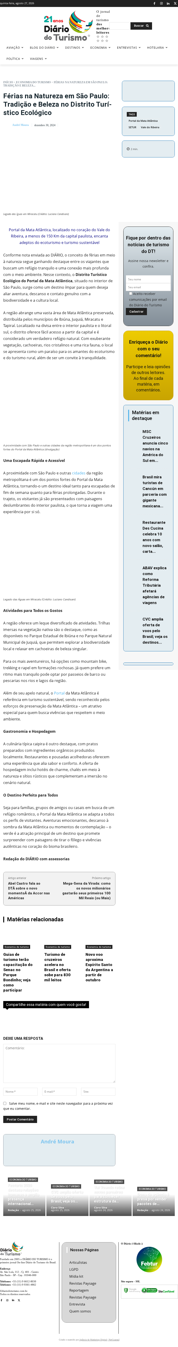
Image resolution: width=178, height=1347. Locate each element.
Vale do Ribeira (150, 127)
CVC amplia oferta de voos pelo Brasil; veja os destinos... (155, 631)
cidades (79, 473)
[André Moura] (7, 125)
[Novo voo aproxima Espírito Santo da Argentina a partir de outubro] (100, 939)
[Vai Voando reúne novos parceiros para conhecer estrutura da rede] (110, 1198)
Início (8, 82)
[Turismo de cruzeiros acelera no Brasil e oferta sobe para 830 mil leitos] (59, 939)
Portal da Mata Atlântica (143, 120)
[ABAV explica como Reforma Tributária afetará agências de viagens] (134, 568)
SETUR (132, 127)
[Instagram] (161, 3)
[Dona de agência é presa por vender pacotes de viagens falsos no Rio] (154, 1198)
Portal (59, 693)
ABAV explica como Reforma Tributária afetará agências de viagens (154, 585)
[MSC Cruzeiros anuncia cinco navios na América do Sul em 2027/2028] (134, 432)
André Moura (20, 125)
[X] (175, 3)
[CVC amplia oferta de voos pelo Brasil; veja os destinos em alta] (134, 619)
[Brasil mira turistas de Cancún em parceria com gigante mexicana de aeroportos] (134, 477)
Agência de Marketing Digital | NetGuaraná (99, 1339)
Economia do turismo (33, 82)
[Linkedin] (168, 3)
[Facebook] (154, 3)
